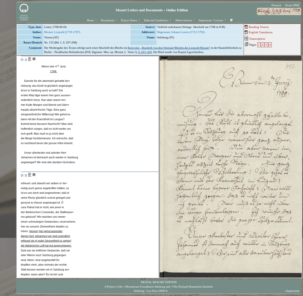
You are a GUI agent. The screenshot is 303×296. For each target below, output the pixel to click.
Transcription (256, 38)
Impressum (293, 290)
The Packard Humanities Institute (193, 286)
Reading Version (258, 27)
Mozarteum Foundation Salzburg (145, 286)
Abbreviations (183, 20)
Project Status (129, 20)
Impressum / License (211, 20)
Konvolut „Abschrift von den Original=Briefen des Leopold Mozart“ (169, 47)
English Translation (260, 32)
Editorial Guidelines (156, 20)
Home (90, 20)
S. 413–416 (145, 52)
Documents (107, 20)
